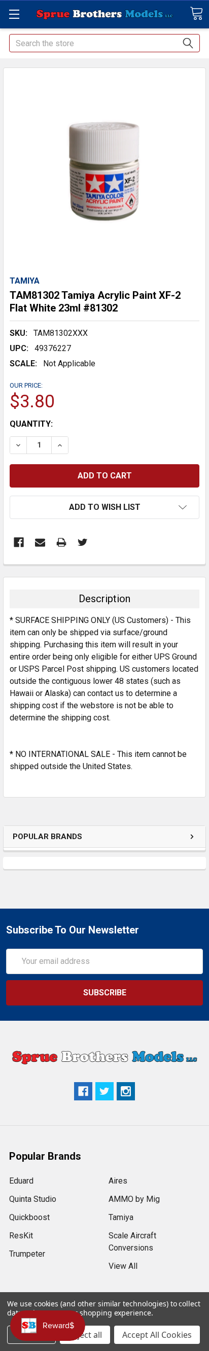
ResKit (21, 1235)
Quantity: (31, 424)
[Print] (61, 542)
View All (123, 1266)
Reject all (85, 1334)
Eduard (21, 1181)
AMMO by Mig (134, 1199)
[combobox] (104, 43)
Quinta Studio (32, 1199)
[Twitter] (83, 542)
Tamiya (121, 1217)
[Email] (40, 542)
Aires (118, 1181)
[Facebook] (19, 542)
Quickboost (29, 1217)
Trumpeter (27, 1254)
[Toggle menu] (14, 14)
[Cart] (196, 13)
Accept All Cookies (157, 1334)
